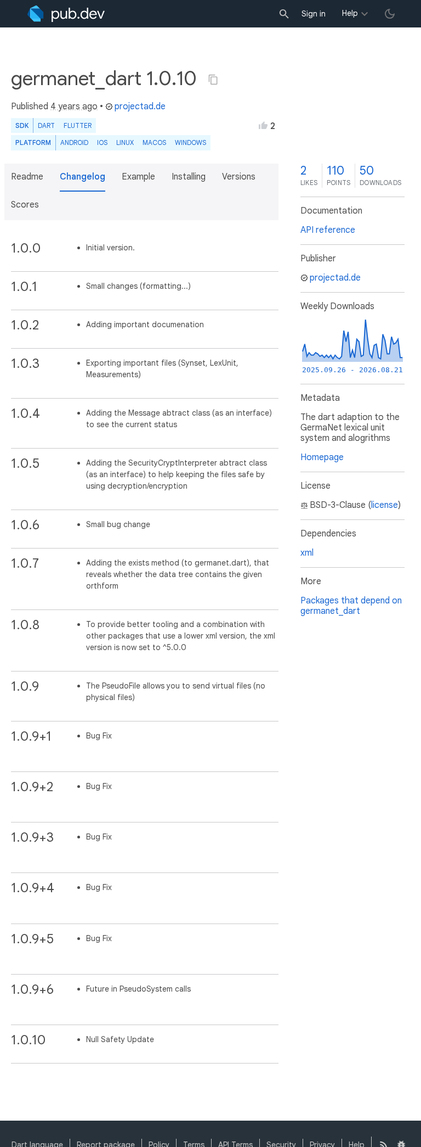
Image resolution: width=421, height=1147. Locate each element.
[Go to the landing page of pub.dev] (66, 13)
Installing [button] (189, 176)
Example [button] (138, 176)
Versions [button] (238, 176)
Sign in (313, 14)
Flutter (78, 125)
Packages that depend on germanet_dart (351, 606)
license (384, 505)
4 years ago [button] (74, 106)
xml (307, 552)
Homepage (322, 457)
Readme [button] (27, 176)
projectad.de (140, 106)
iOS (102, 142)
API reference (327, 230)
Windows (190, 142)
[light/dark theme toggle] (389, 13)
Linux (125, 142)
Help (350, 13)
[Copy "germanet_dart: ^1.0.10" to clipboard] (213, 79)
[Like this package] (263, 125)
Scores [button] (25, 204)
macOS (154, 142)
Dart (46, 125)
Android (74, 142)
